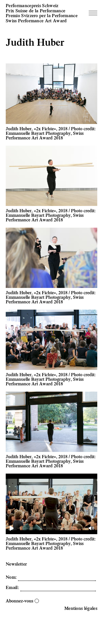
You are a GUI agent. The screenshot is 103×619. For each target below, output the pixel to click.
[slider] (52, 528)
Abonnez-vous (19, 600)
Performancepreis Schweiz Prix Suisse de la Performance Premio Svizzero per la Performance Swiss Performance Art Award (42, 13)
